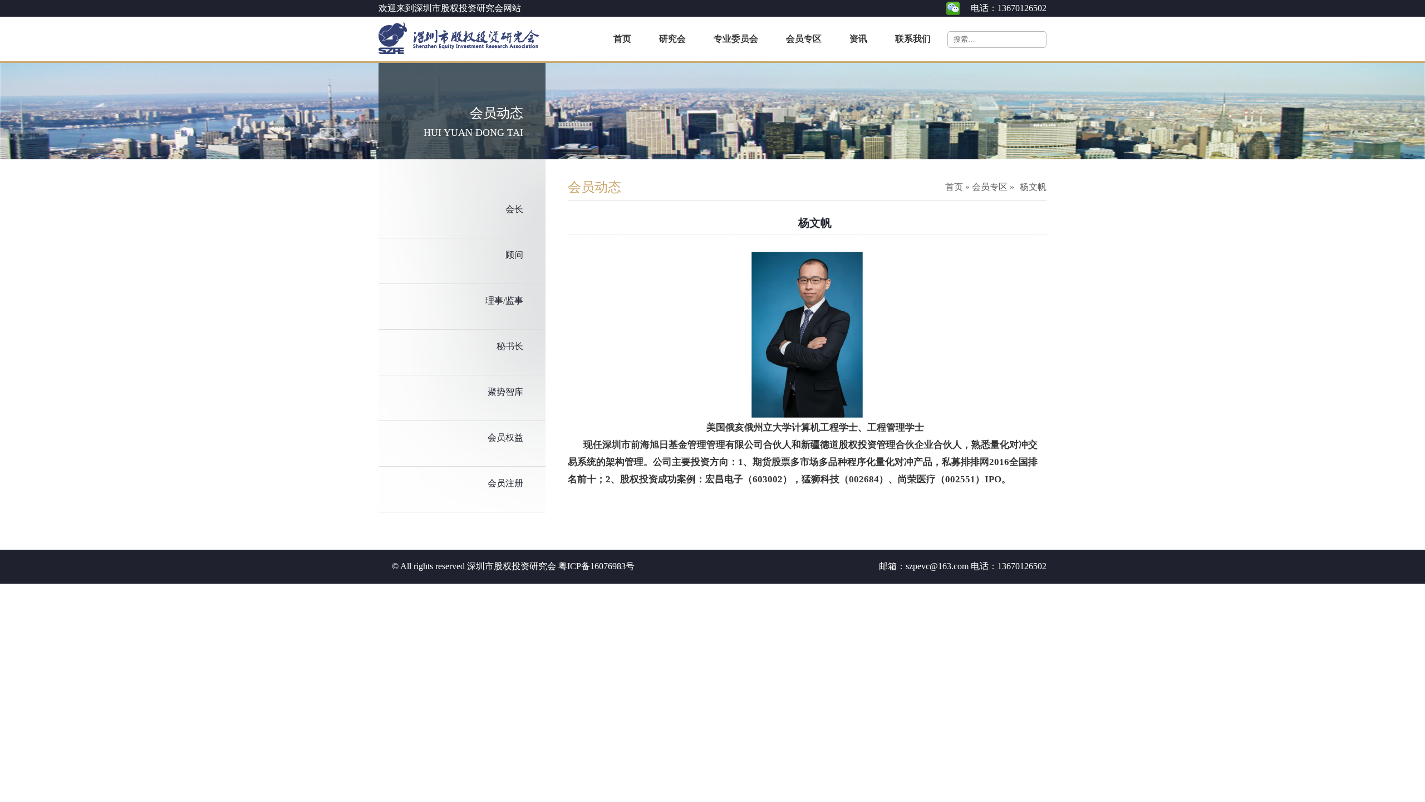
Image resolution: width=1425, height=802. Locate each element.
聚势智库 (505, 392)
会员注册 (505, 483)
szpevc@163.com (937, 566)
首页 (622, 38)
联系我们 (913, 38)
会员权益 (505, 437)
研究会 (672, 38)
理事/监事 (504, 300)
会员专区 (990, 187)
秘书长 (510, 346)
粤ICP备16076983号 (596, 566)
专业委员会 (736, 38)
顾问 (514, 255)
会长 (514, 209)
